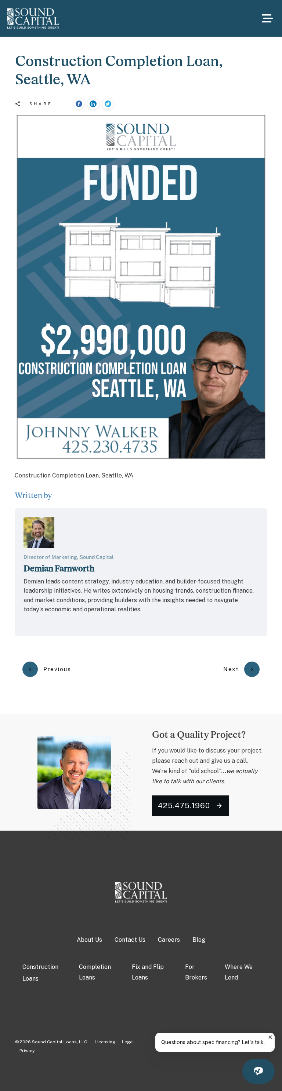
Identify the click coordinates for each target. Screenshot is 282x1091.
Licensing (101, 1041)
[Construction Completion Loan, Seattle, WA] (141, 286)
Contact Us (130, 939)
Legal (128, 1041)
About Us (89, 939)
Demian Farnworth (59, 568)
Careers (169, 939)
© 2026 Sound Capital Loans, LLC (51, 1041)
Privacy (27, 1050)
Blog (198, 939)
